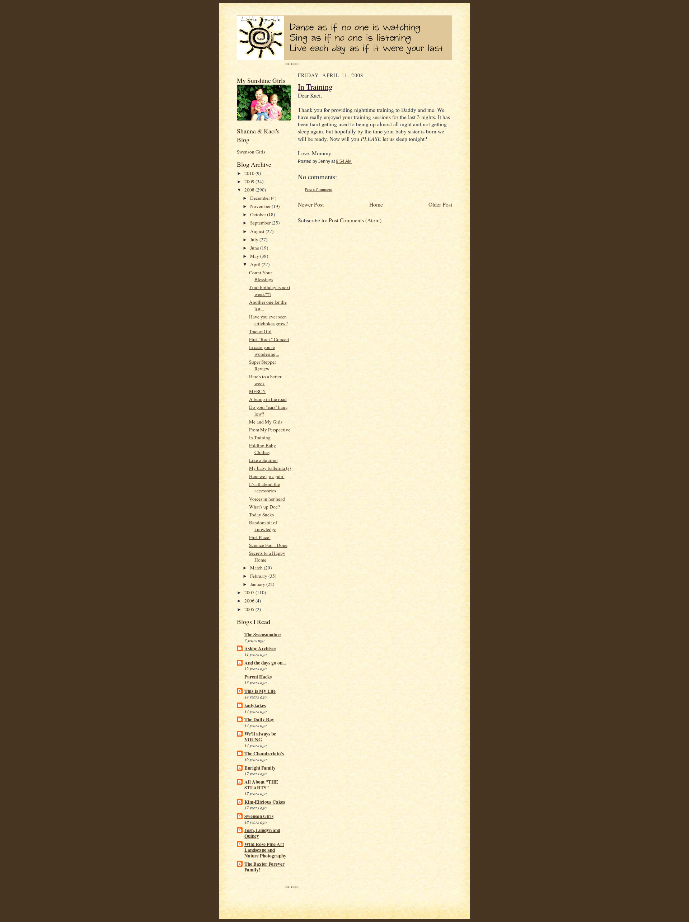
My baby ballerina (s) (270, 468)
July (254, 239)
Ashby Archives (260, 648)
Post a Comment (318, 189)
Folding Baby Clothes (262, 448)
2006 (250, 600)
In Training (260, 437)
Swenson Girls (251, 151)
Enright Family (260, 767)
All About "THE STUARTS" (261, 784)
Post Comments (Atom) (355, 220)
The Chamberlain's (264, 753)
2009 (250, 181)
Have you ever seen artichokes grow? (268, 320)
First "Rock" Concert (269, 339)
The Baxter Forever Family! (264, 866)
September (261, 222)
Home (376, 204)
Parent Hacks (258, 676)
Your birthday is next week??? (269, 290)
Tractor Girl (260, 331)
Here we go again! (267, 476)
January (258, 584)
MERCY (257, 391)
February (259, 576)
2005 (250, 609)
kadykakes (255, 705)
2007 (250, 592)
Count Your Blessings (261, 276)
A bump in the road (268, 399)
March (257, 567)
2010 (250, 173)
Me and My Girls (265, 422)
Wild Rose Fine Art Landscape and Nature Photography (265, 850)
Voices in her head (267, 499)
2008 (250, 189)
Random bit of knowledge (263, 526)
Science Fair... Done (268, 545)
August (258, 231)
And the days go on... (265, 662)
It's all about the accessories (264, 487)
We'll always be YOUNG (260, 736)
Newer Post (311, 204)
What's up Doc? (264, 506)
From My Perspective (269, 429)
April (256, 264)
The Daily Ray (259, 719)
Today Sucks (261, 514)
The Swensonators (262, 634)
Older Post (440, 204)
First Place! (260, 537)
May (255, 256)
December (260, 198)
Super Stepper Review (262, 365)
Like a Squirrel (263, 460)
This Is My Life (260, 691)
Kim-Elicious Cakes (264, 801)
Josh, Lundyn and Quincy (262, 833)
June (255, 248)
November (261, 206)
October (258, 214)
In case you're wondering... (264, 350)
